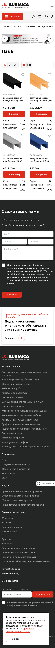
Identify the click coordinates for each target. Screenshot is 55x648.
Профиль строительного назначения (21, 424)
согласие (23, 265)
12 (5, 64)
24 (10, 64)
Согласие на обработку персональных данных (26, 561)
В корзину (14, 113)
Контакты (7, 543)
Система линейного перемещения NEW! (22, 401)
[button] (5, 39)
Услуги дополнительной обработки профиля (25, 446)
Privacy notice (46, 483)
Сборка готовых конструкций (17, 500)
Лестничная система (12, 397)
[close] (53, 483)
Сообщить (10, 338)
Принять (14, 638)
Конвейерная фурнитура (15, 392)
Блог (4, 477)
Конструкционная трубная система (20, 379)
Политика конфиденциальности (18, 548)
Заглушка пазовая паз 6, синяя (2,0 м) (39, 159)
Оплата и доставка (12, 527)
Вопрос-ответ (9, 473)
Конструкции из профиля (15, 442)
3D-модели (7, 518)
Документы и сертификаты (16, 464)
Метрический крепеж (13, 437)
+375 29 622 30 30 (11, 568)
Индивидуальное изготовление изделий (23, 504)
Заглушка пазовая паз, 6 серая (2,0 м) (12, 159)
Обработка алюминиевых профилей (20, 495)
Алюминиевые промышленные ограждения (24, 410)
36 (15, 64)
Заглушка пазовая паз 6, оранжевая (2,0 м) (40, 100)
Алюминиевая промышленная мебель (21, 415)
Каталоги (6, 522)
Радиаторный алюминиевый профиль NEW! (24, 428)
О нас (4, 460)
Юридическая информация (16, 468)
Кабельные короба (12, 388)
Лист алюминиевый (12, 433)
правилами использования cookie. (20, 630)
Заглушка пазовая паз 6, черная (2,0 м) (13, 99)
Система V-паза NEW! (13, 406)
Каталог (18, 26)
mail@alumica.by (11, 573)
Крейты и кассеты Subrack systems (20, 419)
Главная (6, 26)
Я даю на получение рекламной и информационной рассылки (30, 604)
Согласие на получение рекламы (19, 556)
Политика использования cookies (19, 552)
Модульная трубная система (17, 384)
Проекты (6, 539)
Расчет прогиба (10, 531)
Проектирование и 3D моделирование (22, 491)
